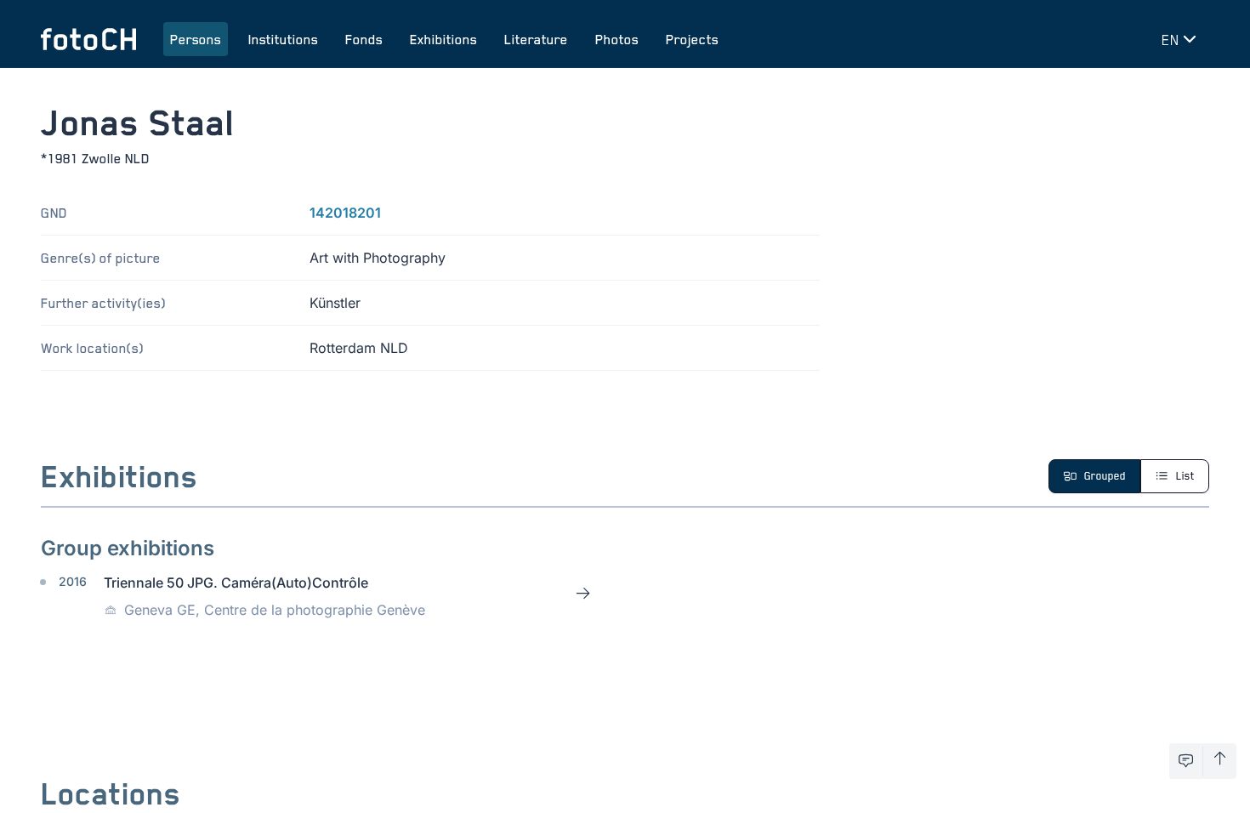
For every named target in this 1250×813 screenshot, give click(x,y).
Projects (692, 39)
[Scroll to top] (1219, 761)
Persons (195, 39)
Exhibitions (443, 39)
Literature (536, 39)
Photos (617, 39)
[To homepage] (88, 39)
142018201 (345, 212)
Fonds (364, 39)
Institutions (283, 39)
